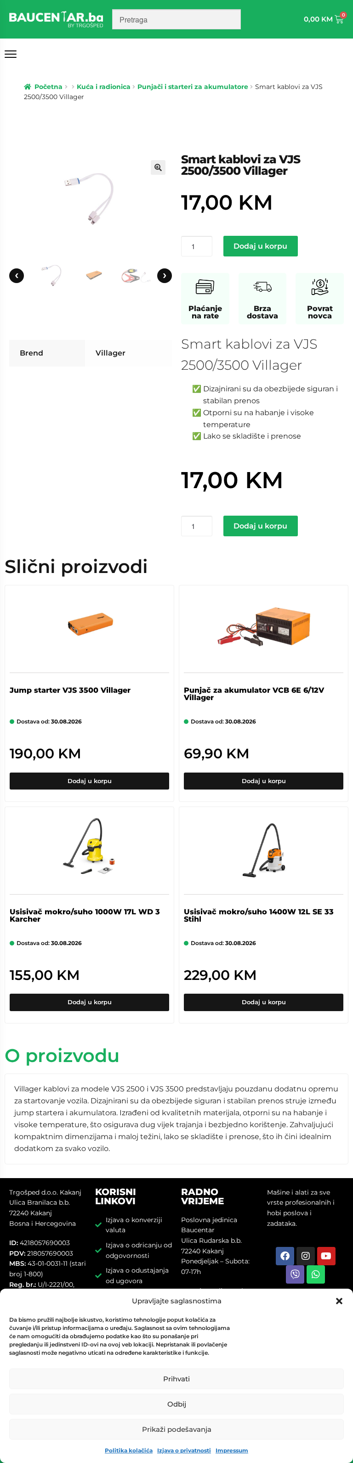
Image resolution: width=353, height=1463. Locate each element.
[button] (339, 1301)
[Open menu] (12, 54)
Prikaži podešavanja (176, 1429)
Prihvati (176, 1378)
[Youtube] (326, 1256)
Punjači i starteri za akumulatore (192, 87)
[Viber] (295, 1274)
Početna (48, 87)
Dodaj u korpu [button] (90, 780)
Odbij (176, 1404)
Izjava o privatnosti (184, 1450)
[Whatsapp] (316, 1274)
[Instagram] (305, 1256)
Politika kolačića (129, 1450)
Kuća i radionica (104, 87)
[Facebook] (285, 1256)
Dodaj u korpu (260, 246)
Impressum (232, 1450)
